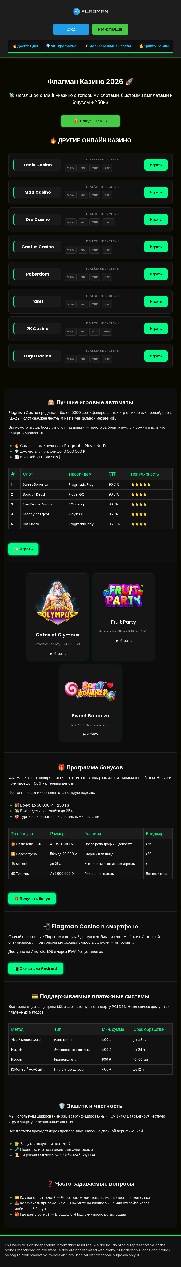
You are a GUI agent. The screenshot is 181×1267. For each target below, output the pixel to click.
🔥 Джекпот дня (25, 46)
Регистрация (110, 29)
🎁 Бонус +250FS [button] (90, 121)
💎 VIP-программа (61, 46)
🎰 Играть (23, 549)
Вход (71, 29)
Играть (156, 164)
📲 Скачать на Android (35, 968)
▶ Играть (58, 653)
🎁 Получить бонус (32, 898)
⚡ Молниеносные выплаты (108, 46)
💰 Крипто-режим (154, 46)
